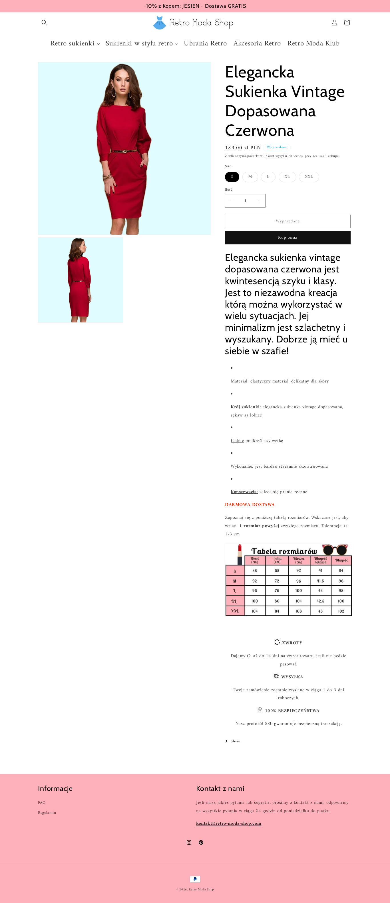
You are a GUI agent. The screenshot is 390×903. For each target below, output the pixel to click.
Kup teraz (287, 238)
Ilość (228, 190)
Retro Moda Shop (201, 889)
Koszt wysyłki (276, 156)
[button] (44, 22)
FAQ (42, 802)
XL (290, 177)
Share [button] (235, 741)
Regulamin (47, 812)
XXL (312, 177)
